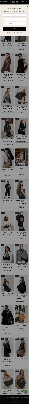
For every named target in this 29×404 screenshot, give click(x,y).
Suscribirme (14, 29)
